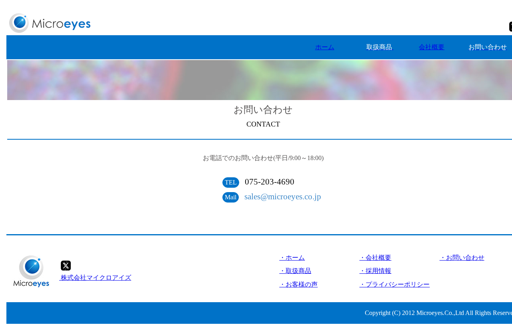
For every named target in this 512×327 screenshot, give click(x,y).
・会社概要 (375, 257)
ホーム (324, 47)
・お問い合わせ (462, 257)
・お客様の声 (298, 284)
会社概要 (431, 47)
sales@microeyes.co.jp (282, 196)
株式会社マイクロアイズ (95, 277)
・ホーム (292, 257)
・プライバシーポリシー (394, 284)
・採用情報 (375, 270)
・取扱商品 (295, 270)
